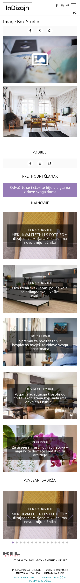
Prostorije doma (40, 336)
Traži (74, 12)
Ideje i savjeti (40, 442)
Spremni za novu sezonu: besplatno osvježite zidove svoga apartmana (40, 344)
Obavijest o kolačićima (54, 577)
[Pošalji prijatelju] (50, 31)
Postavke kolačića (40, 580)
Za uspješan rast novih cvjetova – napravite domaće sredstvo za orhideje (40, 451)
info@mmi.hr (60, 569)
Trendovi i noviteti (40, 229)
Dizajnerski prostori (40, 389)
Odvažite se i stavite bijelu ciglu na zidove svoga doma (40, 189)
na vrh (73, 552)
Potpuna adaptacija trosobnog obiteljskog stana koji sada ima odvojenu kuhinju (39, 398)
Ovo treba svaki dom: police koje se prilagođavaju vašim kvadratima (40, 291)
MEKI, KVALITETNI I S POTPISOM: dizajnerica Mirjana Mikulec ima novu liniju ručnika (40, 238)
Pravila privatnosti (25, 577)
